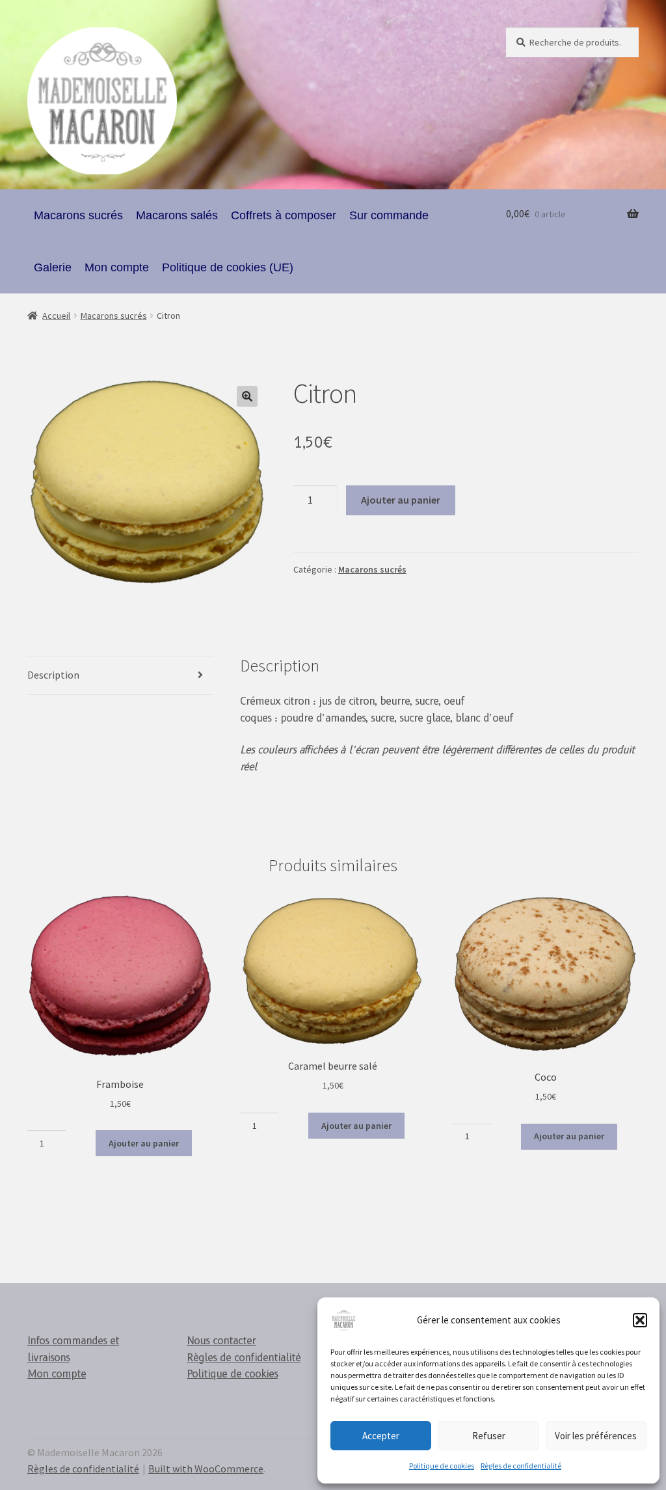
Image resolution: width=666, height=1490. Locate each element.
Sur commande (389, 215)
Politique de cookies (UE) (227, 267)
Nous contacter (221, 1340)
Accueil (56, 315)
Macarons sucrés (78, 215)
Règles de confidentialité (521, 1465)
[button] (639, 1320)
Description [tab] (53, 674)
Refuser (488, 1435)
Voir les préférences (596, 1435)
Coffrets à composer (283, 215)
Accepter (380, 1435)
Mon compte (117, 267)
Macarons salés (177, 215)
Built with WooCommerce (205, 1468)
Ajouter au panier (400, 499)
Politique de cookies (441, 1465)
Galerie (53, 267)
